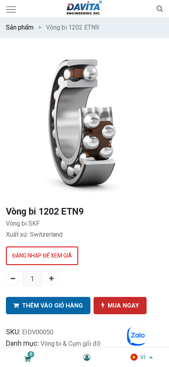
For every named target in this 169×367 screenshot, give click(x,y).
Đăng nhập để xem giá (42, 255)
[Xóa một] (13, 278)
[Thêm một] (51, 278)
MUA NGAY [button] (123, 305)
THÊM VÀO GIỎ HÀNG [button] (52, 305)
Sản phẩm (19, 27)
